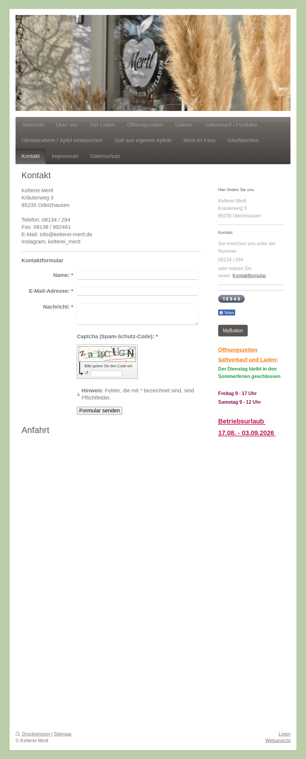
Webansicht (277, 740)
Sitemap (62, 734)
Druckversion (36, 734)
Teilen (228, 313)
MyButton (233, 330)
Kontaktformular (249, 275)
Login (284, 734)
